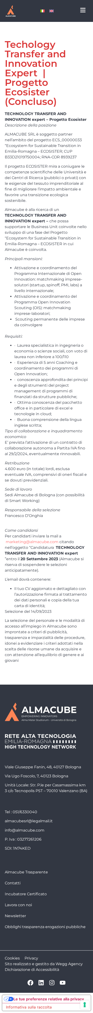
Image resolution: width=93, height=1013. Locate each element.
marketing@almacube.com (32, 542)
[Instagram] (51, 982)
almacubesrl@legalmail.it (29, 821)
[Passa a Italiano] (42, 11)
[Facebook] (30, 982)
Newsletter (15, 916)
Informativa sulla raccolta (29, 1007)
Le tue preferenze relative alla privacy (48, 999)
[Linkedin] (41, 982)
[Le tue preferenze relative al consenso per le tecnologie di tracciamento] (84, 1004)
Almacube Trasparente (26, 872)
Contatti (13, 883)
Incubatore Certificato (26, 894)
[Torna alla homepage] (10, 11)
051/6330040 (25, 812)
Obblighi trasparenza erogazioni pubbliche (45, 927)
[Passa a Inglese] (51, 11)
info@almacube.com (24, 830)
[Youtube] (62, 982)
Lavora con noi (18, 905)
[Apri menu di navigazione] (83, 10)
